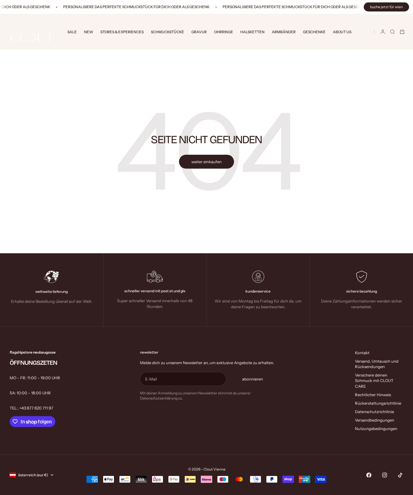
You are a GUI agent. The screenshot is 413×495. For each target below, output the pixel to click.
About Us (342, 32)
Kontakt (362, 352)
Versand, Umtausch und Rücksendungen (376, 364)
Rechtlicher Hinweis (373, 394)
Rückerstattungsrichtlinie (378, 403)
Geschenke (314, 32)
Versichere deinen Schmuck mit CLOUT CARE (374, 380)
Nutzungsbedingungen (376, 428)
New (88, 32)
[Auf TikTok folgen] (400, 475)
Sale (72, 32)
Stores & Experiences (122, 32)
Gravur (199, 32)
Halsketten (252, 32)
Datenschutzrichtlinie (374, 411)
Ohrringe (223, 32)
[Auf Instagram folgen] (385, 475)
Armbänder (284, 32)
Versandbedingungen (374, 420)
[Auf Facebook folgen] (369, 475)
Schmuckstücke (167, 32)
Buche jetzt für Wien (386, 7)
